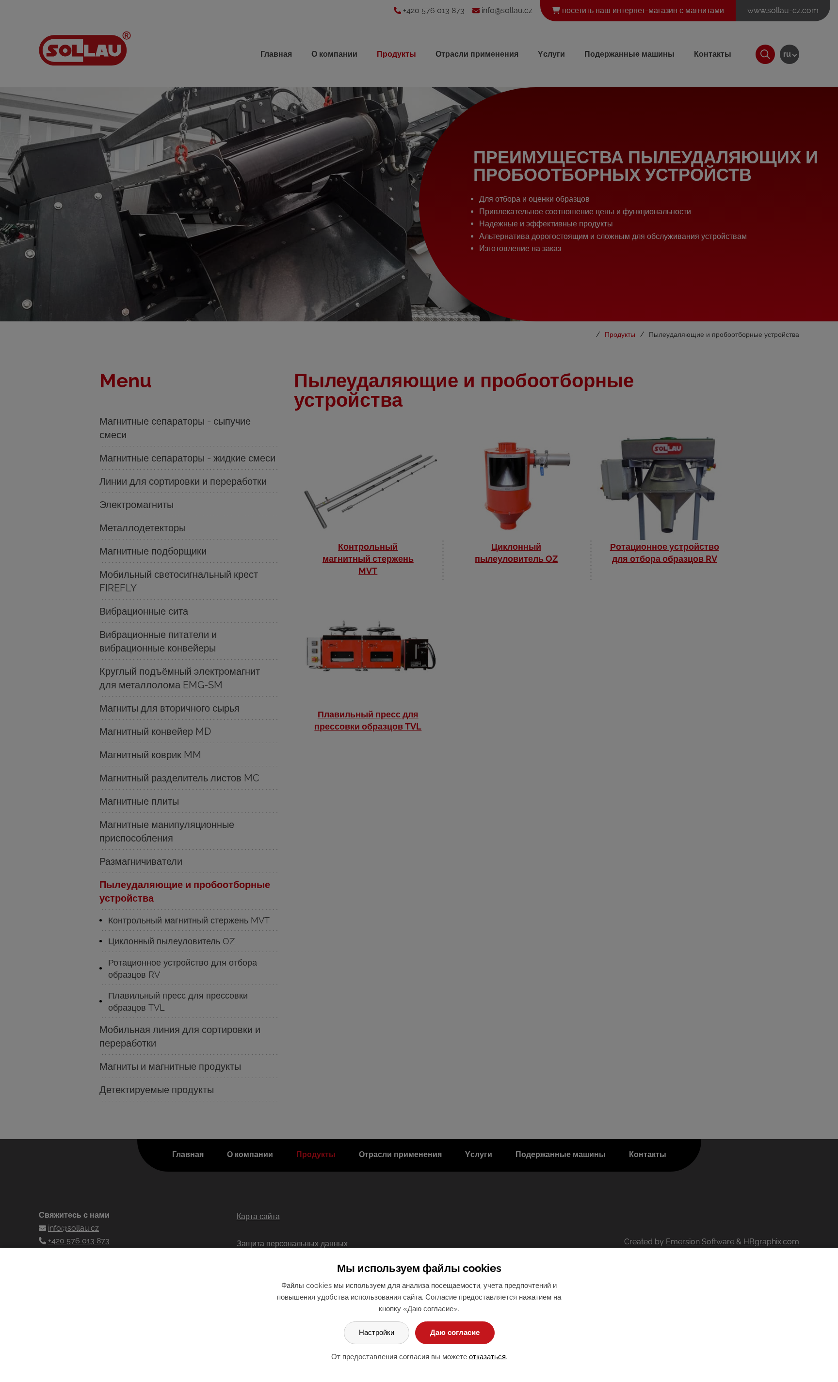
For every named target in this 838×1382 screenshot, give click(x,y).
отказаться (487, 1356)
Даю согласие (455, 1332)
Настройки (376, 1332)
